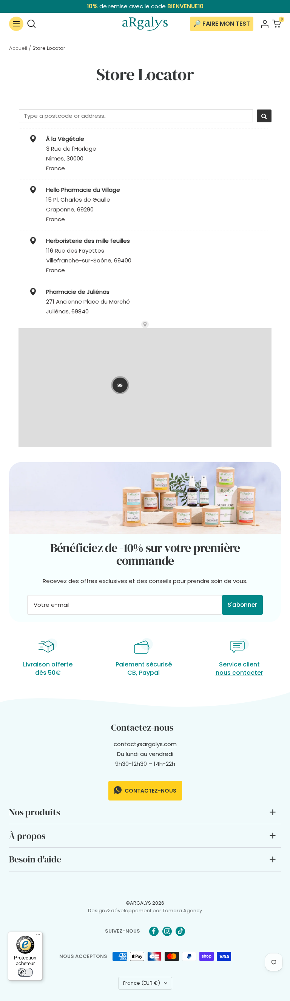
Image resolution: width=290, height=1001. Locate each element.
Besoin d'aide (35, 859)
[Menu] (38, 936)
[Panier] (276, 24)
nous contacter (239, 672)
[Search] (264, 116)
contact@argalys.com (145, 744)
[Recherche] (31, 23)
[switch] (25, 972)
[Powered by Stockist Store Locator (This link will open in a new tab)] (145, 324)
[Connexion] (264, 24)
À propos (27, 836)
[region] (145, 422)
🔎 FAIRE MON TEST (221, 23)
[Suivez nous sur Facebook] (154, 931)
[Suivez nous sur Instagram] (167, 931)
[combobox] (136, 116)
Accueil (18, 48)
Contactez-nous (149, 790)
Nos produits (34, 812)
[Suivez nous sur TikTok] (180, 931)
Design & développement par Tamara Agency (145, 910)
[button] (120, 385)
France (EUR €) (141, 983)
